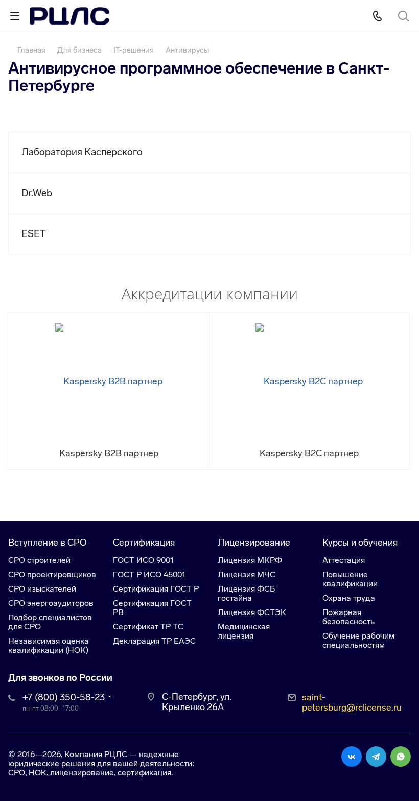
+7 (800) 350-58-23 (63, 697)
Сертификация (144, 542)
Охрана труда (348, 598)
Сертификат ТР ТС (148, 626)
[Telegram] (376, 756)
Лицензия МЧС (246, 574)
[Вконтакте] (351, 756)
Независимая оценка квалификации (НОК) (48, 645)
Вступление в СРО (47, 542)
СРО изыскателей (42, 589)
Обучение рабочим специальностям (358, 640)
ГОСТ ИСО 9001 (143, 560)
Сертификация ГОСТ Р (156, 589)
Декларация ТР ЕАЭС (154, 641)
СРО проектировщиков (52, 574)
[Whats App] (400, 756)
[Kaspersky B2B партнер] (108, 380)
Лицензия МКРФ (250, 560)
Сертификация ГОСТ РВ (152, 607)
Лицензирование (254, 542)
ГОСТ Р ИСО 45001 (149, 574)
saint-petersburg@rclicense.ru (352, 702)
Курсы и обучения (360, 542)
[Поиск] (403, 17)
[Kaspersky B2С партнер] (309, 380)
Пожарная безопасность (348, 616)
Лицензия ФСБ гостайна (246, 593)
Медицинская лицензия (244, 631)
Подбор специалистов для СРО (50, 621)
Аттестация (343, 560)
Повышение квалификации (350, 579)
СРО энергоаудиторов (51, 603)
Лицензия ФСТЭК (252, 612)
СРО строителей (39, 560)
